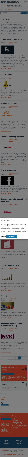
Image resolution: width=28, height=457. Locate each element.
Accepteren (11, 236)
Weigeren (3, 236)
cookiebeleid (7, 232)
